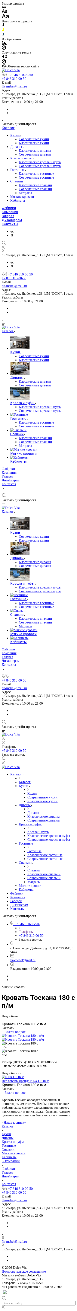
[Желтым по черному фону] (3, 30)
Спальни (17, 181)
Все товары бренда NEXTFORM (25, 1081)
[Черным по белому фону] (3, 26)
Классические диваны (35, 150)
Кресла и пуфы (21, 158)
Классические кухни (34, 143)
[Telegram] (11, 235)
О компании (11, 1161)
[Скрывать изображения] (4, 48)
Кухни (15, 135)
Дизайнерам (12, 220)
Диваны (16, 147)
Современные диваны (35, 154)
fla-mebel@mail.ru (14, 86)
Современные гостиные (36, 177)
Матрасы (25, 193)
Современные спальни (35, 189)
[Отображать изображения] (4, 43)
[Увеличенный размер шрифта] (5, 17)
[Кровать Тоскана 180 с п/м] (23, 1035)
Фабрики (9, 208)
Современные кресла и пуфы (40, 166)
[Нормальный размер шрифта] (4, 12)
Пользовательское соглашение (24, 1271)
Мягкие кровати (22, 196)
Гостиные (17, 170)
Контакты (10, 224)
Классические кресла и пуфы (40, 162)
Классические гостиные (36, 173)
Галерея (8, 216)
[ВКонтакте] (11, 231)
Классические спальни (35, 185)
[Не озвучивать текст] (4, 62)
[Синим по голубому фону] (3, 35)
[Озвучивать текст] (4, 57)
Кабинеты (17, 200)
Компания (10, 212)
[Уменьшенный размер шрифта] (4, 7)
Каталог (8, 128)
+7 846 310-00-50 (20, 75)
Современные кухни (34, 139)
